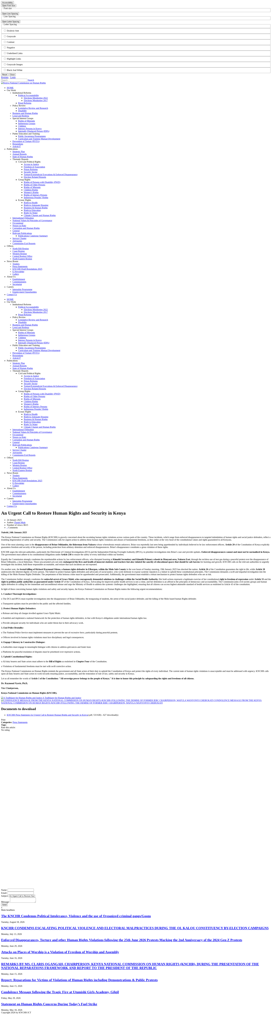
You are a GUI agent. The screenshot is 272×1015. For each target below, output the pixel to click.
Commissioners (19, 493)
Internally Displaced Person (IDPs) (33, 343)
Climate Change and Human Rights (40, 427)
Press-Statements (19, 478)
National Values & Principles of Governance (32, 432)
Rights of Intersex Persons (35, 406)
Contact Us (12, 506)
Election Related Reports (35, 389)
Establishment (18, 491)
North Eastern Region (22, 470)
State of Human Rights (22, 368)
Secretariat (17, 496)
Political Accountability (28, 307)
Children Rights (31, 401)
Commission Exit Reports (23, 455)
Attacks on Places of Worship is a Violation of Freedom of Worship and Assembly (60, 952)
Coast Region (18, 463)
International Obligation (23, 429)
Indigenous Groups (26, 335)
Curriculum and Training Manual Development (39, 350)
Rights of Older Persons (34, 396)
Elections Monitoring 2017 (36, 312)
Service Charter (19, 450)
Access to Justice (31, 376)
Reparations (17, 355)
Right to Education (32, 422)
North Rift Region (20, 460)
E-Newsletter (18, 483)
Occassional (17, 434)
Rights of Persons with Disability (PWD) (42, 394)
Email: (4, 893)
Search (31, 80)
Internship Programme (22, 501)
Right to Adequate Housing (36, 417)
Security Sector (30, 383)
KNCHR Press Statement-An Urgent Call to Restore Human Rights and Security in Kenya (47, 715)
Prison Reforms (31, 381)
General (16, 442)
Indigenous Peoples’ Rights (36, 409)
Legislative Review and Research (33, 320)
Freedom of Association (34, 378)
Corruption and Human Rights (26, 440)
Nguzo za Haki (19, 437)
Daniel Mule (20, 522)
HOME (10, 299)
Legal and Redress (20, 327)
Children (22, 337)
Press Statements (20, 722)
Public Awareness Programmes (32, 348)
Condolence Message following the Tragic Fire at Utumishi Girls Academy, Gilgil (60, 992)
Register (4, 77)
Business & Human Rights (36, 419)
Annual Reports (19, 366)
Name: (4, 890)
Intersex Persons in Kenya (30, 340)
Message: (5, 902)
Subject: (4, 896)
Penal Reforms (24, 314)
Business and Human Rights (25, 325)
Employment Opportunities (24, 503)
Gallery (15, 486)
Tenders (16, 475)
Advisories (17, 452)
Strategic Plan (18, 363)
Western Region (19, 465)
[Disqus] (136, 771)
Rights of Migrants (26, 332)
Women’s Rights (31, 404)
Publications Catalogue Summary (33, 447)
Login (13, 77)
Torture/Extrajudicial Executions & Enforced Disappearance (50, 386)
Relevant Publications (22, 445)
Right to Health (31, 414)
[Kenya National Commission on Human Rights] (23, 83)
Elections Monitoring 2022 (36, 309)
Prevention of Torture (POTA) (26, 353)
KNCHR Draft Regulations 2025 (27, 480)
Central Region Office (22, 468)
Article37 (16, 358)
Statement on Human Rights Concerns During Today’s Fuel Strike (49, 1004)
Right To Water (31, 424)
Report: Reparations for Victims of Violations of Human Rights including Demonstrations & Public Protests (79, 980)
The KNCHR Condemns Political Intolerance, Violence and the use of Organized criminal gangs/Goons (76, 916)
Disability (22, 322)
